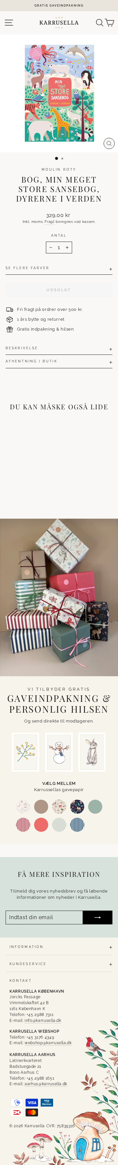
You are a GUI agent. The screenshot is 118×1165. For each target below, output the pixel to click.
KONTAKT (21, 980)
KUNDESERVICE (28, 964)
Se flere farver (27, 268)
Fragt (49, 222)
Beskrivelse (22, 348)
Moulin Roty (59, 169)
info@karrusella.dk (43, 1020)
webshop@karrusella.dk (48, 1043)
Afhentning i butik (31, 361)
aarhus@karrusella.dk (46, 1084)
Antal (59, 235)
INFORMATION (27, 947)
